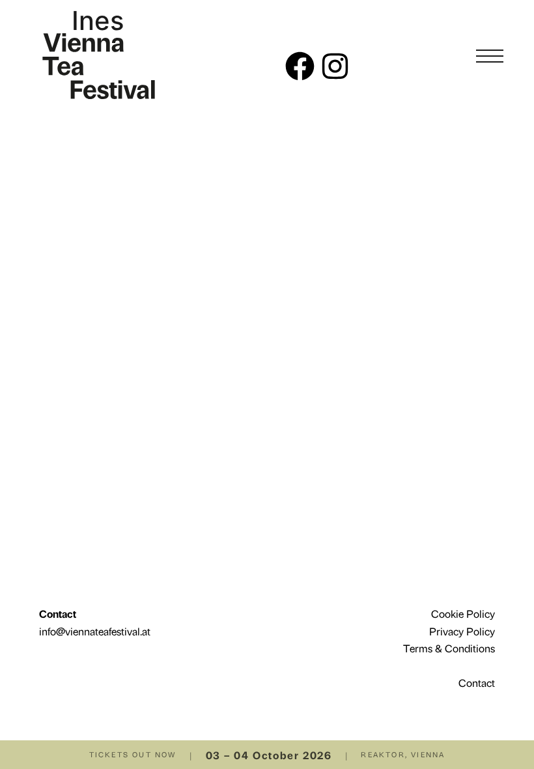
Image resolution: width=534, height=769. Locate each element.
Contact (476, 682)
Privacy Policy (462, 631)
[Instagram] (335, 66)
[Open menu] (489, 56)
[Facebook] (300, 66)
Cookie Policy (463, 613)
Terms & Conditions (449, 648)
